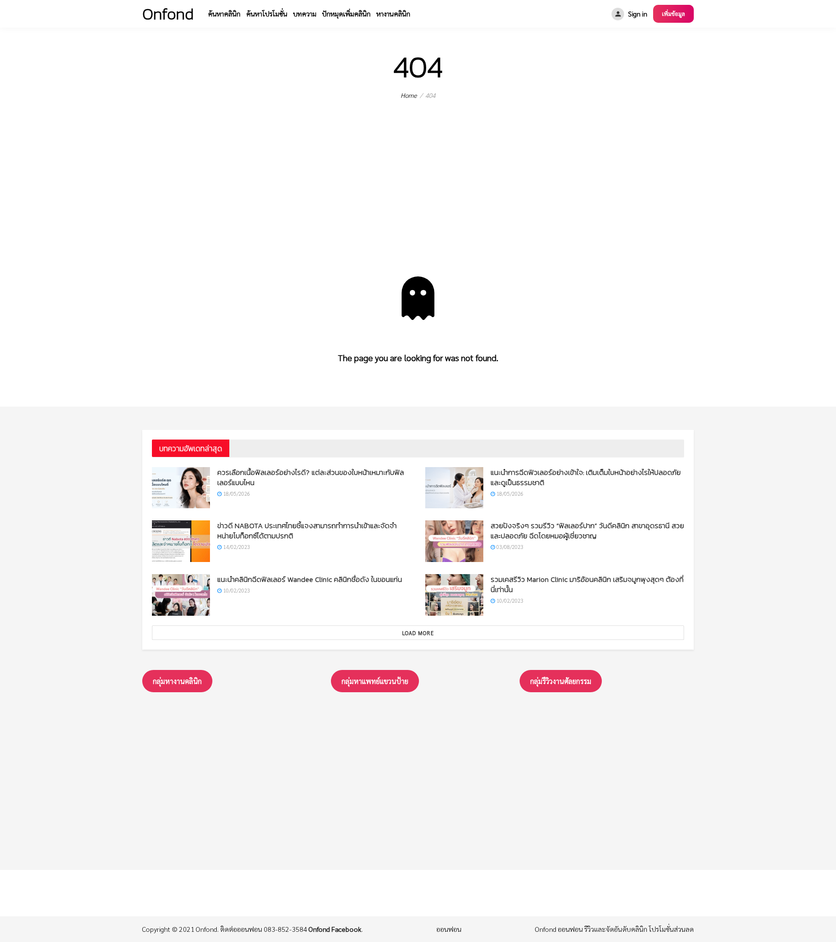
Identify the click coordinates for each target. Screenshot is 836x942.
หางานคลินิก (393, 13)
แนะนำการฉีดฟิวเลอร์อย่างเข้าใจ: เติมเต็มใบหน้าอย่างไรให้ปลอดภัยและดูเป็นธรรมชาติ (586, 477)
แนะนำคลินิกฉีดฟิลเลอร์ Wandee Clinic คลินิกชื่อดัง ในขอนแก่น (309, 579)
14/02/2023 (236, 546)
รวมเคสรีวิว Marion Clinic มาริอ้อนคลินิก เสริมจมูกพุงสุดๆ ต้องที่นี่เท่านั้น (587, 584)
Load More (418, 633)
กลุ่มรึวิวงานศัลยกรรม (560, 680)
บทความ (304, 13)
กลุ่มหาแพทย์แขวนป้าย (375, 680)
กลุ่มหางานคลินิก (177, 680)
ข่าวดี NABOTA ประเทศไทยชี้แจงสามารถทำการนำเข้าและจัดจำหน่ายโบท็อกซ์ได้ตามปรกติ (307, 530)
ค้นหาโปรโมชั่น (266, 13)
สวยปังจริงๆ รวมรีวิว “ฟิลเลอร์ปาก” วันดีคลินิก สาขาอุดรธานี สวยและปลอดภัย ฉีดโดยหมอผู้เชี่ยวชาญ (587, 530)
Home (409, 95)
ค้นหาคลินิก (224, 13)
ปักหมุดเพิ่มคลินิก (346, 13)
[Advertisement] (418, 204)
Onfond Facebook (335, 929)
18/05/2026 (236, 493)
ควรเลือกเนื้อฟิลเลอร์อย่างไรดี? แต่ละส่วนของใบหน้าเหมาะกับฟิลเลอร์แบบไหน (310, 477)
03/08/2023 (509, 546)
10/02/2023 (236, 590)
